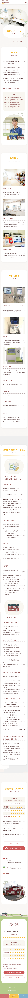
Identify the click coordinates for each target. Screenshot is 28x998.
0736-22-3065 (14, 843)
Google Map (14, 934)
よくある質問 (23, 997)
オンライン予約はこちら (15, 848)
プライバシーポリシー (18, 987)
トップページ (15, 41)
